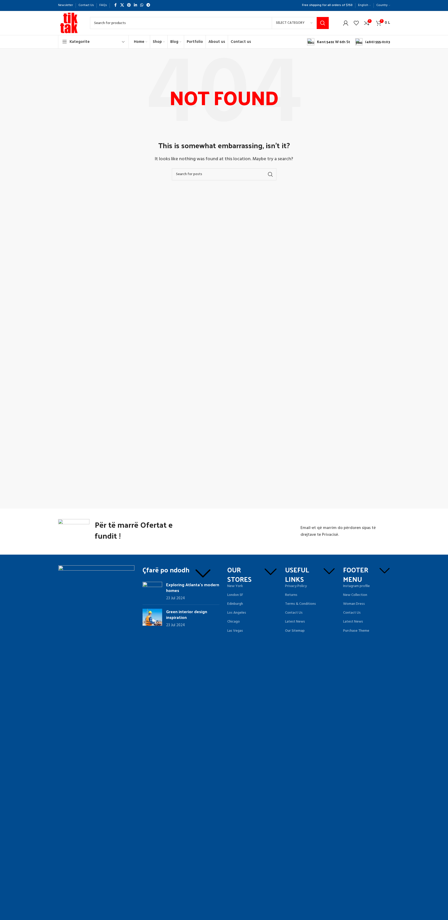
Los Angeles (236, 613)
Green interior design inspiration (186, 614)
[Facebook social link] (115, 5)
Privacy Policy (296, 586)
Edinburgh (235, 604)
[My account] (346, 23)
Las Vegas (235, 631)
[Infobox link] (328, 41)
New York (235, 586)
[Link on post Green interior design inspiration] (152, 617)
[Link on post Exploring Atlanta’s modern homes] (152, 590)
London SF (235, 595)
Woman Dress (354, 604)
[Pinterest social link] (129, 5)
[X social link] (122, 5)
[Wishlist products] (356, 23)
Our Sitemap (295, 631)
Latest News (295, 622)
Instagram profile (356, 586)
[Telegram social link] (148, 5)
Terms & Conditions (300, 604)
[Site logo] (69, 23)
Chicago (233, 622)
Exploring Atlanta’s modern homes (192, 587)
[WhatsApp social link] (142, 5)
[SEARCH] (323, 23)
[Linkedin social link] (135, 5)
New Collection (355, 595)
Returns (291, 595)
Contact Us (294, 613)
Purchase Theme (356, 631)
